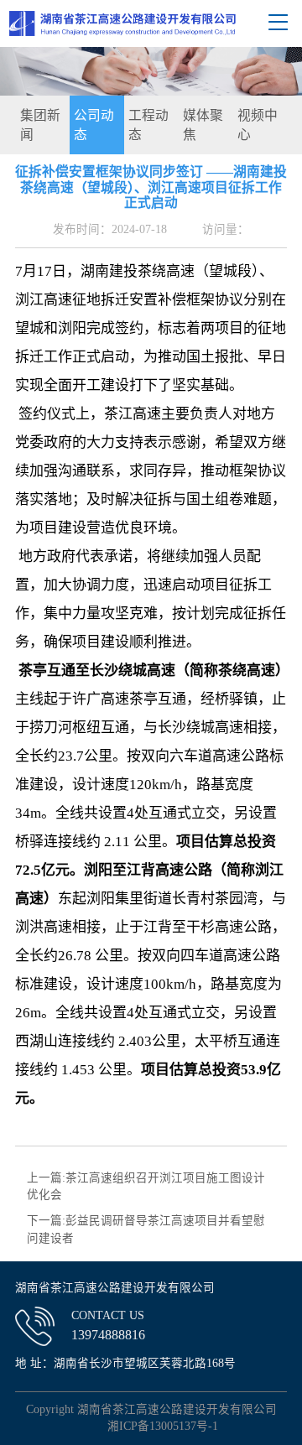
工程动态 (148, 125)
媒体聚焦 (203, 125)
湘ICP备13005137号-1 (162, 1426)
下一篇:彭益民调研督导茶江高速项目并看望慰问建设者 (146, 1229)
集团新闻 (40, 125)
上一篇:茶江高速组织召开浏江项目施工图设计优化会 (146, 1186)
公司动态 (94, 125)
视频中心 (257, 125)
